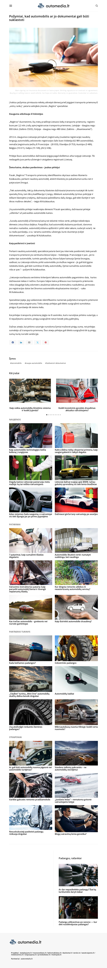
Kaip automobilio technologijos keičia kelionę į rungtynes (27, 451)
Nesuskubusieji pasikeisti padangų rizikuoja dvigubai (26, 832)
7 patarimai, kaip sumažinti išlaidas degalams (26, 556)
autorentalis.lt (26, 959)
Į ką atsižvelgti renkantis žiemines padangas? (25, 728)
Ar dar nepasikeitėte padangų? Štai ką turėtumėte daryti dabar (77, 890)
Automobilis (16, 363)
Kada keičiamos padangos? (22, 662)
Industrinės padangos (65, 662)
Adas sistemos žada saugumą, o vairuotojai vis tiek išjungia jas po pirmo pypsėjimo (30, 515)
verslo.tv (76, 953)
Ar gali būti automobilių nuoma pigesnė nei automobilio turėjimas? (30, 768)
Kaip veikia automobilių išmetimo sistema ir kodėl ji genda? (30, 409)
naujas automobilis (34, 363)
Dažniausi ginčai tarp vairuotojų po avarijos (76, 514)
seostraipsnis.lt (88, 953)
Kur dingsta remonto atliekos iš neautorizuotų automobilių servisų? (72, 588)
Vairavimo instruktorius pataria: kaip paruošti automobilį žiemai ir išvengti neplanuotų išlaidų (27, 589)
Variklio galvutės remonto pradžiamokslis (29, 799)
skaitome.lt (67, 953)
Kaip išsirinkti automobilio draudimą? (73, 621)
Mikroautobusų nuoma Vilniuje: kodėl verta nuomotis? (76, 728)
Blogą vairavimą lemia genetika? (71, 834)
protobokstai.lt (44, 954)
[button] (47, 415)
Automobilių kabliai (64, 693)
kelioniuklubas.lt (54, 953)
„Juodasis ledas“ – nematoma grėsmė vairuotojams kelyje (73, 800)
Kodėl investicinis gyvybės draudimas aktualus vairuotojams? (77, 409)
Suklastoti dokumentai (56, 363)
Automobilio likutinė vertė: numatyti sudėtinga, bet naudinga (73, 556)
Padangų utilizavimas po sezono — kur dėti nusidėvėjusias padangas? (78, 923)
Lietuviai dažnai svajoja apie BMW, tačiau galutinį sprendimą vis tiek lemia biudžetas (76, 483)
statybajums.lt (26, 953)
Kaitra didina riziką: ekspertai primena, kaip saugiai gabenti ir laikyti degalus (76, 451)
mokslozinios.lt (17, 954)
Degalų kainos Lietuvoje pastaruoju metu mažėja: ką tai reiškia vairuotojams (29, 483)
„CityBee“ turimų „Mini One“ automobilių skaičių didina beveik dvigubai (29, 695)
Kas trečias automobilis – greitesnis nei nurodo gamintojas (28, 622)
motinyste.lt (56, 954)
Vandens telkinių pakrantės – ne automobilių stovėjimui (70, 768)
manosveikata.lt (39, 953)
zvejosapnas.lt (30, 954)
